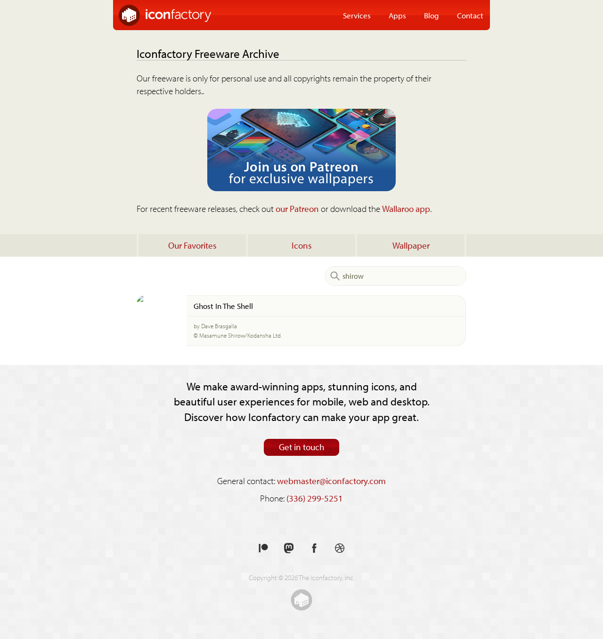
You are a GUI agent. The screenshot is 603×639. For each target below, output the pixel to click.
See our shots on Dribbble (339, 548)
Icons (302, 245)
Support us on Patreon (263, 548)
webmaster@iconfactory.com (331, 480)
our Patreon (297, 208)
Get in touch (302, 447)
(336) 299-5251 (314, 498)
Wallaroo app (406, 208)
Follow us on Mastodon (288, 548)
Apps (397, 15)
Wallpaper (411, 245)
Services (357, 15)
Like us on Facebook (314, 548)
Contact (470, 15)
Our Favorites (192, 245)
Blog (431, 15)
